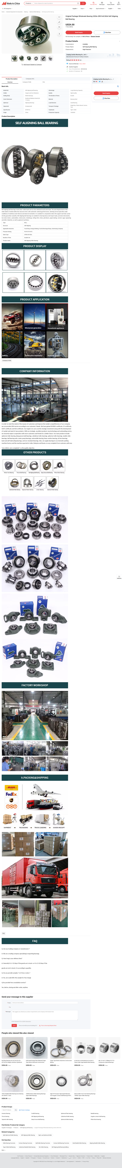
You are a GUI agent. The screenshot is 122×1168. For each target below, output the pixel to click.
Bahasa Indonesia (107, 1158)
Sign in (118, 4)
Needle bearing (94, 1113)
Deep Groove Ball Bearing (37, 1119)
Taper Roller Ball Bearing (9, 1147)
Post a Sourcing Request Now (47, 1025)
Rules (119, 8)
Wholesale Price (63, 1156)
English (22, 1158)
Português (33, 1158)
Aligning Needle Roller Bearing (97, 1143)
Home (3, 11)
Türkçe (93, 1158)
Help (91, 8)
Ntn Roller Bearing (43, 1147)
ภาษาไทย (88, 1158)
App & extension (100, 8)
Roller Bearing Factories (9, 1143)
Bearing (26, 11)
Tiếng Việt (99, 1158)
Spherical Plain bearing (67, 1113)
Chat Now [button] (108, 32)
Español (27, 1158)
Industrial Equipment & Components (14, 11)
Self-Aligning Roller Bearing (48, 11)
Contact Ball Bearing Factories (61, 1143)
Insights (103, 1156)
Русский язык (46, 1158)
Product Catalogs (25, 1110)
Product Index (90, 1156)
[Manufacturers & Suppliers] (11, 3)
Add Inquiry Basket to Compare (33, 64)
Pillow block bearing (96, 1119)
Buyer (82, 8)
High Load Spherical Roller (45, 1135)
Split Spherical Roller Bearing (10, 1135)
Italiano (52, 1158)
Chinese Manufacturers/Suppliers (41, 1156)
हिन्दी (83, 1158)
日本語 (79, 1158)
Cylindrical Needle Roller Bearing (27, 1147)
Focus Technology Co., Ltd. (50, 1161)
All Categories (7, 8)
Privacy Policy (85, 1161)
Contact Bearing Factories (25, 1143)
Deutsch (58, 1158)
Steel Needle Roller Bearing (79, 1143)
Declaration (78, 1161)
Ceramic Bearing (6, 1113)
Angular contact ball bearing (98, 1116)
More (3, 1150)
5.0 (94, 81)
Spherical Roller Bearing (35, 11)
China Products (28, 1156)
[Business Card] (118, 86)
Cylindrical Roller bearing (67, 1116)
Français (39, 1158)
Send (14, 1025)
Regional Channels (80, 1156)
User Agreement (70, 1161)
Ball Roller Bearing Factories (43, 1143)
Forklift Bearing (35, 1113)
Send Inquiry (79, 32)
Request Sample (95, 36)
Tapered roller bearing (7, 1119)
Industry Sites (72, 1156)
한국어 (74, 1158)
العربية (69, 1158)
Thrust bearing (5, 1116)
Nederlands (64, 1158)
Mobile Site (97, 1156)
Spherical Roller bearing (67, 1119)
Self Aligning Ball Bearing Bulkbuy (60, 1147)
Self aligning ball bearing (37, 1116)
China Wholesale (54, 1156)
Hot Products (20, 1156)
